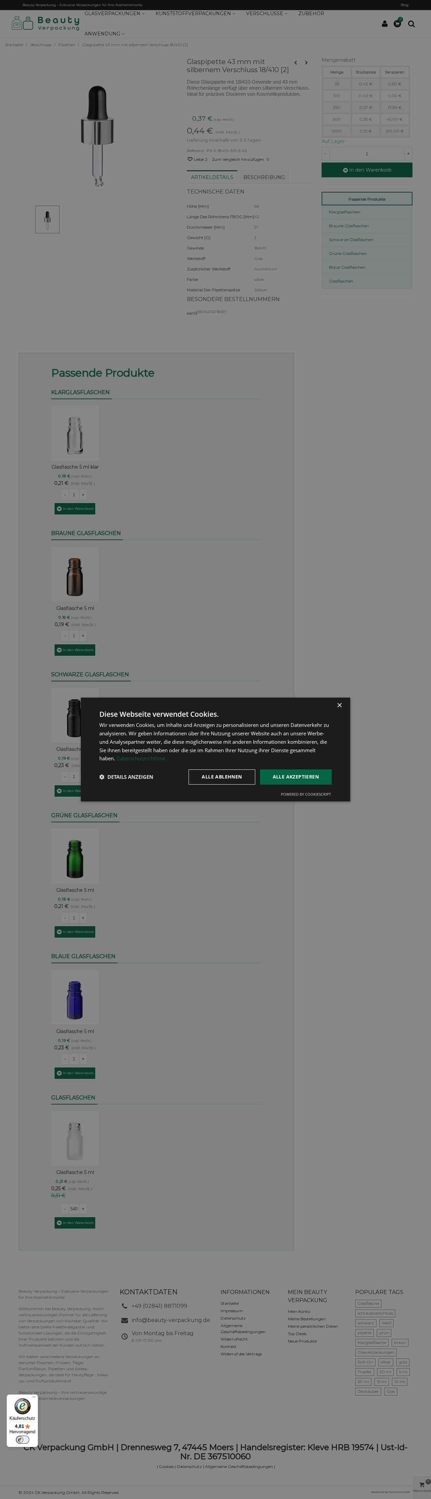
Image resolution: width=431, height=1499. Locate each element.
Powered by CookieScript (306, 794)
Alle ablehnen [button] (222, 776)
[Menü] (34, 1398)
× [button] (339, 705)
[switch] (22, 1440)
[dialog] (215, 749)
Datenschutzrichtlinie (141, 758)
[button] (126, 777)
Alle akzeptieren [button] (296, 776)
